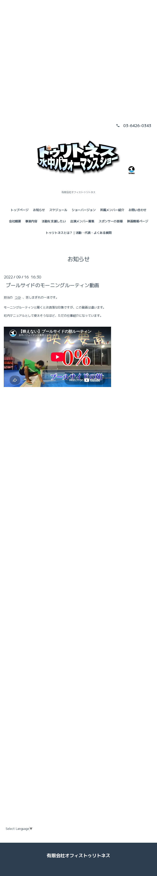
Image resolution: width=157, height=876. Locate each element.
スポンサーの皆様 (111, 221)
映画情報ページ (137, 221)
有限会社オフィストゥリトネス (78, 855)
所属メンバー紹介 (112, 210)
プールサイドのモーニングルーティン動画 (52, 285)
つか (18, 297)
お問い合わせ (137, 210)
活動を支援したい (54, 221)
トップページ (20, 210)
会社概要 (15, 221)
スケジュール (58, 210)
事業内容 (31, 221)
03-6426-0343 (137, 125)
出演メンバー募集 (82, 221)
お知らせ (39, 210)
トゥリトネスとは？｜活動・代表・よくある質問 (79, 233)
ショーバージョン (84, 210)
